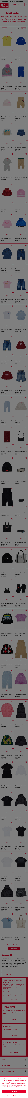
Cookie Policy (16, 1086)
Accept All (14, 1091)
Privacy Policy (7, 1086)
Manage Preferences (17, 1085)
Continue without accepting (14, 1095)
